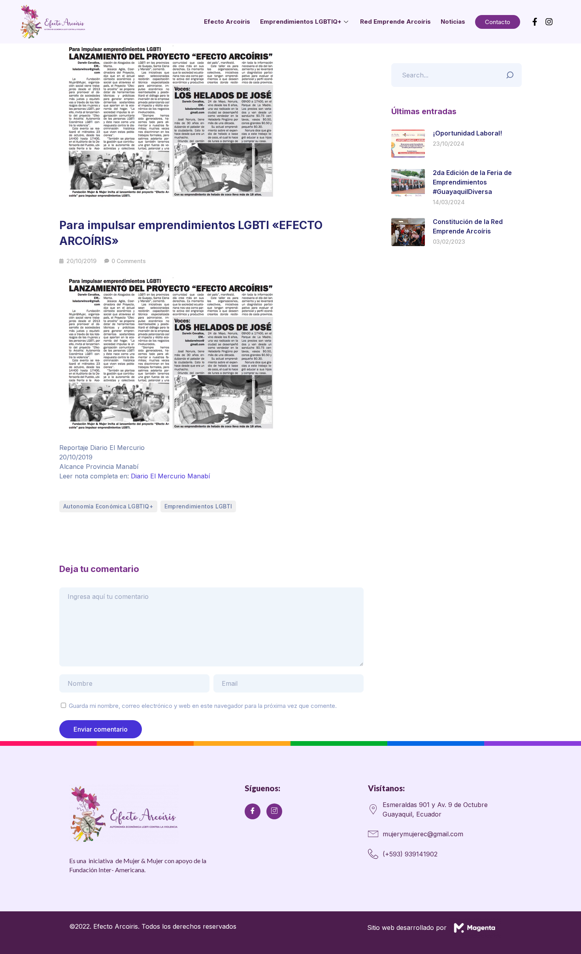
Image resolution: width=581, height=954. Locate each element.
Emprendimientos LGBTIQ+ (300, 21)
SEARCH (512, 73)
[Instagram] (274, 811)
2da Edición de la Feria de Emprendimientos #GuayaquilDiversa (472, 182)
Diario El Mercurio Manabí (170, 476)
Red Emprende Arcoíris (395, 21)
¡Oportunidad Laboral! (467, 133)
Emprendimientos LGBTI (198, 506)
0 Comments (128, 261)
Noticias (453, 21)
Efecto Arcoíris (227, 21)
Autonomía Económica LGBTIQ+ (108, 506)
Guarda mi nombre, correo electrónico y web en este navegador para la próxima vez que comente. (203, 705)
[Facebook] (252, 811)
